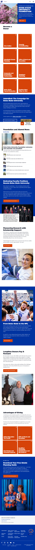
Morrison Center (22, 534)
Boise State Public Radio (23, 531)
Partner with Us (17, 533)
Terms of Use (4, 544)
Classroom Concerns (18, 544)
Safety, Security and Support (11, 531)
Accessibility (9, 544)
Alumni (2, 536)
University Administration (17, 537)
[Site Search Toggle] (30, 1)
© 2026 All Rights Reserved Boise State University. (28, 545)
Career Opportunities (17, 531)
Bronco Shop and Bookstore (10, 537)
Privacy (13, 544)
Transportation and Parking (10, 534)
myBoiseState (4, 530)
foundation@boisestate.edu (5, 519)
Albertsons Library (3, 534)
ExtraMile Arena (24, 536)
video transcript (17, 116)
